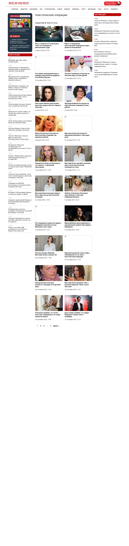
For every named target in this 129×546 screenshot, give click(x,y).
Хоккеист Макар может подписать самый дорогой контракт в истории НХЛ (19, 157)
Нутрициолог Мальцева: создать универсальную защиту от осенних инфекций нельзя (105, 64)
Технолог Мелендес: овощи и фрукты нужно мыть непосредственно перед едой (18, 137)
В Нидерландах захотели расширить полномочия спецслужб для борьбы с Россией (20, 210)
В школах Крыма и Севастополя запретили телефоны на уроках (19, 129)
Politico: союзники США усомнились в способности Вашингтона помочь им (17, 229)
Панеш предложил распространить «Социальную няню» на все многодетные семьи (20, 96)
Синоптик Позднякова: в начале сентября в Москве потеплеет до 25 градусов (19, 220)
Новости (16, 36)
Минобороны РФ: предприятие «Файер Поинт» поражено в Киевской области (18, 78)
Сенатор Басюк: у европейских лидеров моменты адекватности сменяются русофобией (19, 69)
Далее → (56, 326)
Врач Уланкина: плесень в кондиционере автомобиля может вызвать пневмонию (105, 54)
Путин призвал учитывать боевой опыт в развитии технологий (19, 105)
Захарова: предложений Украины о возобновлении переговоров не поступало (20, 201)
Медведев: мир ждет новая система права (17, 61)
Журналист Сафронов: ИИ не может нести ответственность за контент (20, 47)
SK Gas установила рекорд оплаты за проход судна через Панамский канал (20, 166)
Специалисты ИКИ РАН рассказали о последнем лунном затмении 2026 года (19, 185)
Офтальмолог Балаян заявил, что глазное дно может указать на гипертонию (19, 113)
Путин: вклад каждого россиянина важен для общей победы (20, 121)
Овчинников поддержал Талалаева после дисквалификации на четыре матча (105, 74)
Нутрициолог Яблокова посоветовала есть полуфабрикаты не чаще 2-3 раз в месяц (19, 147)
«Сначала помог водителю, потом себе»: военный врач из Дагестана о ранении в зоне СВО (20, 175)
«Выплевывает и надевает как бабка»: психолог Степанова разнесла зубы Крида (18, 87)
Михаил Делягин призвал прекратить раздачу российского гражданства (19, 41)
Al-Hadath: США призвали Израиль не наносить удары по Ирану (19, 193)
